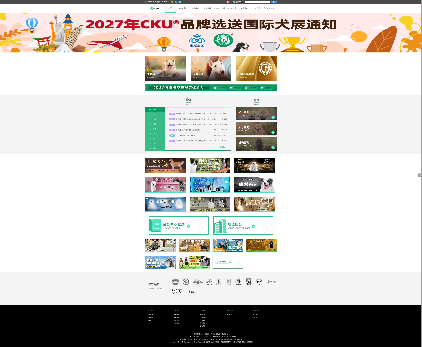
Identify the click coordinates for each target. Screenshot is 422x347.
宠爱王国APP (237, 2)
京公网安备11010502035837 (244, 342)
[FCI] (175, 282)
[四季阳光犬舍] (160, 239)
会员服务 (150, 317)
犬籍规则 (176, 317)
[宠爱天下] (218, 282)
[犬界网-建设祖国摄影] (177, 292)
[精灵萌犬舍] (254, 158)
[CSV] (228, 282)
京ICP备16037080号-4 (214, 342)
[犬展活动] (211, 68)
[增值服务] (243, 217)
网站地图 (229, 314)
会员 (154, 114)
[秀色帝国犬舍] (210, 178)
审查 (154, 129)
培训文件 (203, 323)
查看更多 (223, 147)
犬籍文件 (203, 317)
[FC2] (191, 292)
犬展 (154, 124)
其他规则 (176, 323)
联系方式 (150, 320)
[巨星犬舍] (165, 158)
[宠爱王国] (209, 282)
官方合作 (255, 314)
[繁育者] (165, 68)
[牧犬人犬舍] (254, 178)
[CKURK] (239, 282)
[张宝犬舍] (194, 256)
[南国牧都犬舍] (254, 197)
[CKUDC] (249, 282)
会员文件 (203, 314)
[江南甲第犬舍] (194, 239)
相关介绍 (150, 314)
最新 (154, 109)
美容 (154, 134)
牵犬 (154, 138)
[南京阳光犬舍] (210, 197)
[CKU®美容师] (256, 68)
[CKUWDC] (271, 282)
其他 (154, 148)
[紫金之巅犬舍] (160, 256)
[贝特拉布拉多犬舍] (228, 239)
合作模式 (255, 317)
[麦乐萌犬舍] (165, 197)
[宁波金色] (261, 239)
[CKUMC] (259, 282)
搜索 (274, 2)
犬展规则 (176, 320)
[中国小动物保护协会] (198, 282)
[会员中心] (179, 217)
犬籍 (154, 119)
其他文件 (203, 326)
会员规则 (176, 314)
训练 (154, 143)
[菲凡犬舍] (210, 158)
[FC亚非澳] (186, 282)
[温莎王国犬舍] (165, 178)
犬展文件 (203, 320)
